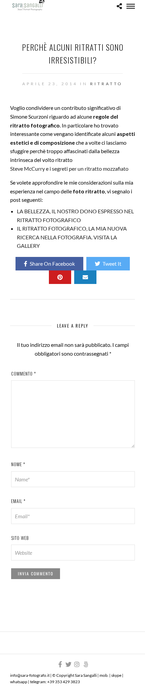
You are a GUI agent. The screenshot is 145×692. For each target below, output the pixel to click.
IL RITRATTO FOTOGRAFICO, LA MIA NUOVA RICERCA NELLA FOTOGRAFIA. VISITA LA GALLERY (72, 237)
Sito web (20, 537)
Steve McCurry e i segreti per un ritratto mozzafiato (69, 168)
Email (18, 501)
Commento (23, 373)
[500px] (85, 664)
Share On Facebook (52, 263)
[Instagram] (77, 664)
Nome (18, 464)
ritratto (106, 83)
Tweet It (112, 263)
